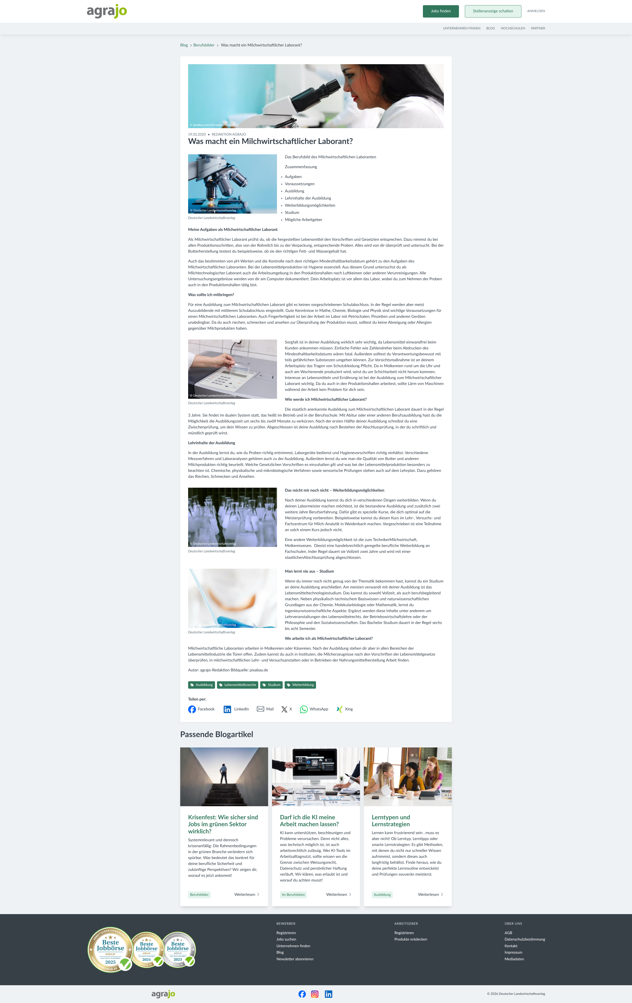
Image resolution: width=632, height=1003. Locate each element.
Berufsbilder (204, 45)
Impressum (513, 952)
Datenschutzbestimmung (525, 939)
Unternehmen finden (461, 28)
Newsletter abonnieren (295, 959)
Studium (274, 685)
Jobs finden (441, 11)
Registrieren (286, 933)
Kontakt (511, 946)
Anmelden (536, 11)
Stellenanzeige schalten (493, 11)
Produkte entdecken (411, 939)
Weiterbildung (303, 685)
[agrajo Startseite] (107, 11)
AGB (508, 933)
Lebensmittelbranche (240, 685)
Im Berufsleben (293, 895)
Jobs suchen (286, 939)
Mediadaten (514, 959)
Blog (490, 28)
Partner (538, 28)
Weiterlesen (245, 895)
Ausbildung (204, 685)
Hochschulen (513, 28)
